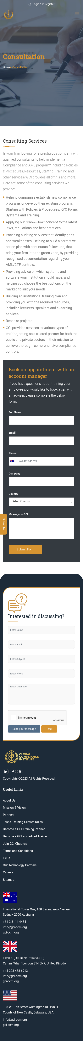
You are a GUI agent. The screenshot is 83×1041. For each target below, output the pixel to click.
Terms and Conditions (18, 851)
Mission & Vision (14, 807)
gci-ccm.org (11, 932)
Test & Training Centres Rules (23, 822)
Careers (8, 872)
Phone (13, 453)
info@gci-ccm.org (15, 927)
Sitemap (8, 880)
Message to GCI (18, 514)
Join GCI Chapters (15, 844)
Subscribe (3, 524)
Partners (8, 815)
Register (49, 4)
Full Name (15, 412)
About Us (9, 800)
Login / (36, 4)
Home (6, 67)
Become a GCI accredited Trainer (25, 836)
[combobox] (13, 461)
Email (12, 432)
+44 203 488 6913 (15, 971)
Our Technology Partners (19, 865)
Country (13, 493)
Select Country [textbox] (21, 501)
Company (14, 473)
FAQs (6, 858)
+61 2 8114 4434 (14, 922)
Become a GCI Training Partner (24, 829)
